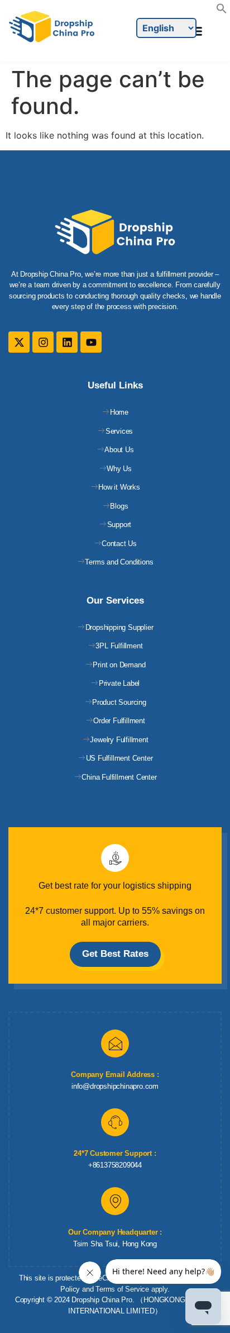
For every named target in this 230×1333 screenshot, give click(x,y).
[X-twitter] (19, 342)
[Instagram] (43, 342)
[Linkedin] (67, 342)
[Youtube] (91, 342)
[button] (221, 10)
